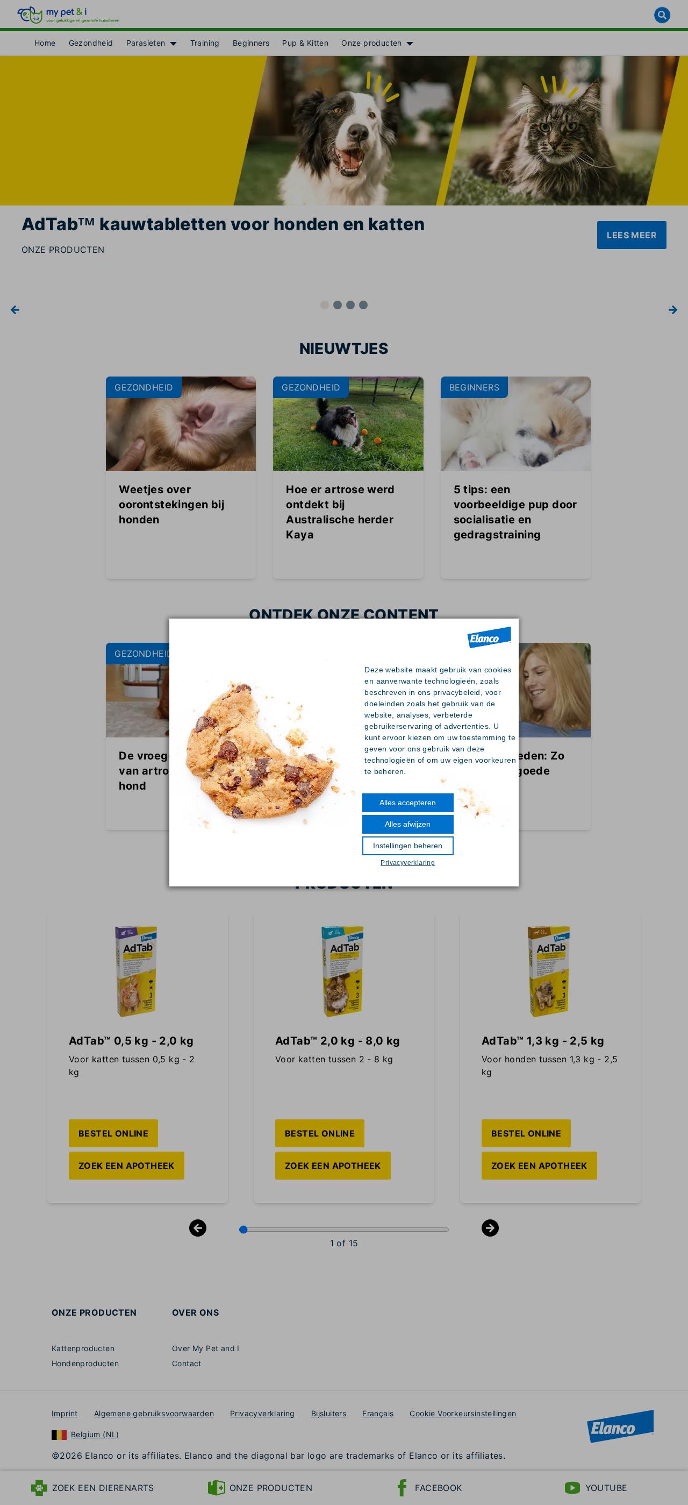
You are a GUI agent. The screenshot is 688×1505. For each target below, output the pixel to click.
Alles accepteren (407, 802)
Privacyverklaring (408, 863)
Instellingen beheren (407, 845)
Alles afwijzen (408, 824)
